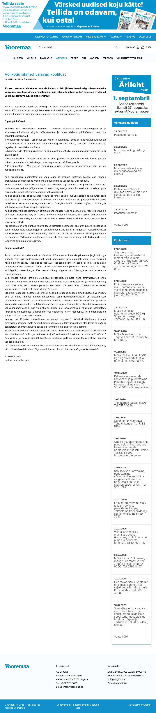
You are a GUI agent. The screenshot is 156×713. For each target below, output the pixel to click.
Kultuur (31, 58)
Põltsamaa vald (80, 704)
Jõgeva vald (63, 704)
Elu (84, 58)
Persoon (108, 58)
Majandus (46, 58)
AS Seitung (62, 671)
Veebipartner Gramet (140, 704)
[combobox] (75, 47)
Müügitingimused (117, 679)
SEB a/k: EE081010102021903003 (126, 675)
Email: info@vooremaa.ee (69, 686)
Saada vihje (145, 37)
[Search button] (117, 47)
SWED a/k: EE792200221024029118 (127, 671)
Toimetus (130, 37)
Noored (94, 58)
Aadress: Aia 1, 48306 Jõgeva (72, 679)
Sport (74, 58)
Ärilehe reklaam (94, 37)
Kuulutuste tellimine (46, 37)
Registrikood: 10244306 (69, 675)
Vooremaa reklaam (72, 37)
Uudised (18, 58)
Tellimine (114, 37)
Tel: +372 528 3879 (66, 683)
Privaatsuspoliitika (117, 683)
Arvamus (61, 58)
